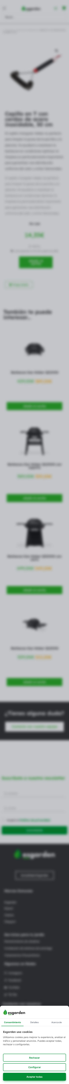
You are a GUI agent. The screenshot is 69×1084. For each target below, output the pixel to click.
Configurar (34, 1067)
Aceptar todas (34, 1076)
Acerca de (56, 1022)
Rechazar (34, 1057)
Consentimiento (12, 1022)
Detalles (34, 1022)
